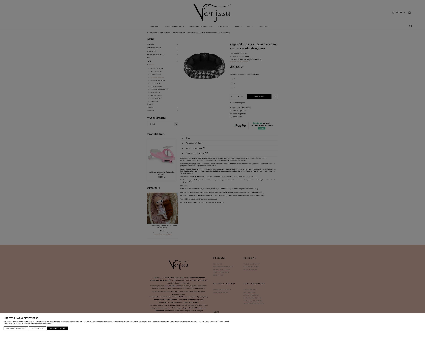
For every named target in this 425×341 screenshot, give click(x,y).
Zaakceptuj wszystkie (57, 328)
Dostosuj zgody (37, 328)
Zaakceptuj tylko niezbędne (16, 328)
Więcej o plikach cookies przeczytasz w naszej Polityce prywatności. (28, 324)
